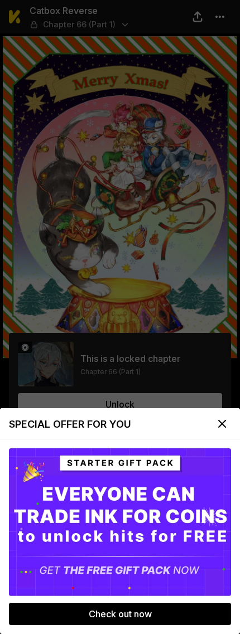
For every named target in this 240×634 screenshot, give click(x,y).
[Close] (222, 424)
